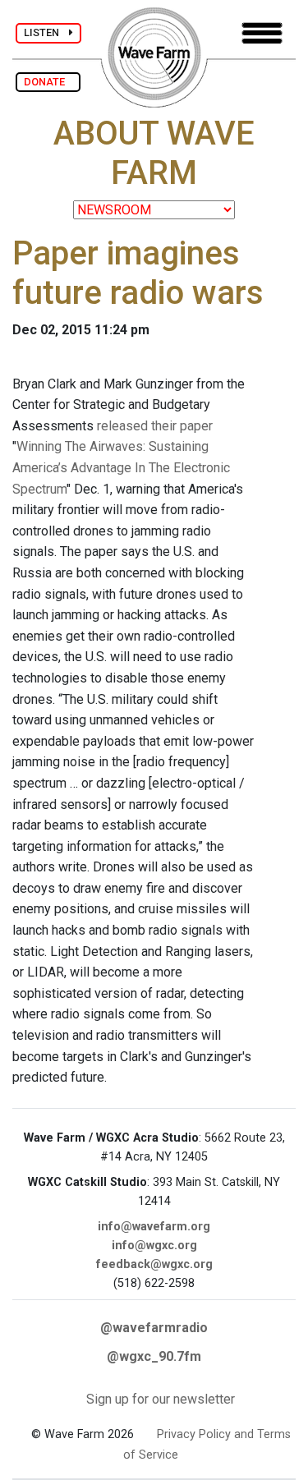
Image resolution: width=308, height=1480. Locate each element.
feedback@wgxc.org (154, 1264)
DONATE (48, 82)
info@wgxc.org (154, 1245)
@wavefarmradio (154, 1327)
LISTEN (46, 32)
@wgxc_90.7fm (154, 1356)
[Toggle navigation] (262, 33)
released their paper (155, 426)
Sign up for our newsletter (160, 1399)
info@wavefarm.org (154, 1227)
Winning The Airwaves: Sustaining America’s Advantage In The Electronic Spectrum (121, 467)
